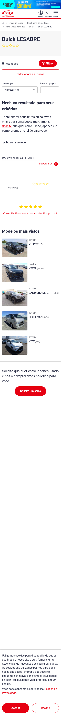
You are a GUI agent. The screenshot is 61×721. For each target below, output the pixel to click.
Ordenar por (7, 83)
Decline (45, 708)
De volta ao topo (16, 142)
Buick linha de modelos (37, 23)
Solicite (7, 126)
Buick (31, 27)
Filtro (49, 63)
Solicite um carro (30, 391)
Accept (15, 708)
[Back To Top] (52, 703)
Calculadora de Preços (30, 74)
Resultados (11, 63)
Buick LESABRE (45, 27)
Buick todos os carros (15, 27)
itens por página (48, 83)
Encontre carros (16, 23)
